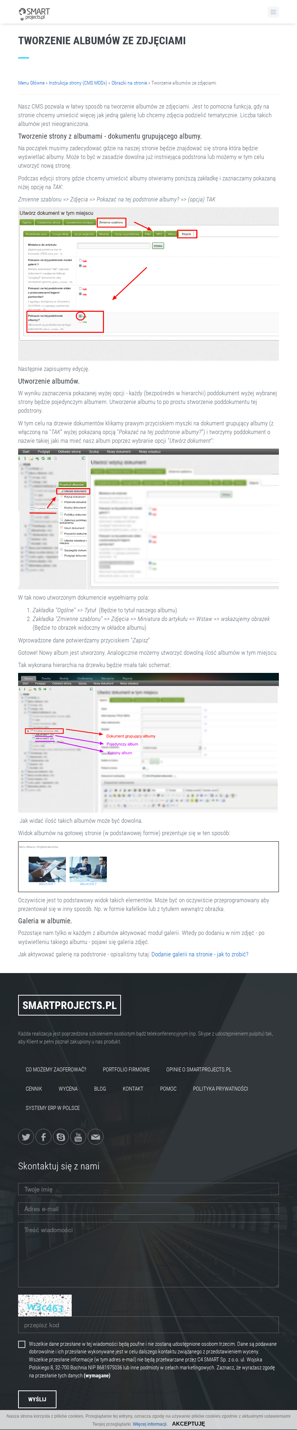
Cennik (34, 1089)
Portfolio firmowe (126, 1069)
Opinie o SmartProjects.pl (198, 1069)
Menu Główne (31, 83)
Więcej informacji (150, 1424)
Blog (100, 1089)
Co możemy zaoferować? (56, 1069)
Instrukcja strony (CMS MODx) (78, 83)
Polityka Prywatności (220, 1089)
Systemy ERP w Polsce (53, 1108)
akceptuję (188, 1424)
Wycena (68, 1089)
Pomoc (168, 1089)
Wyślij (37, 1399)
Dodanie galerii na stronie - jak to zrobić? (199, 954)
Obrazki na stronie (129, 83)
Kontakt (133, 1089)
